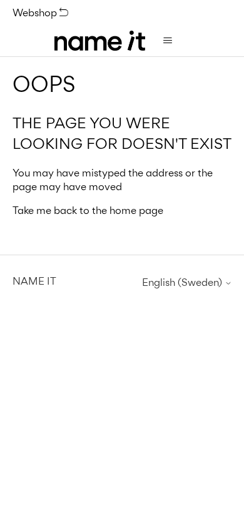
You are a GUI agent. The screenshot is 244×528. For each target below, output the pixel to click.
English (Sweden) (183, 282)
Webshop (36, 12)
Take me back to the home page (88, 210)
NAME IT (34, 281)
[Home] (99, 41)
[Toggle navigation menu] (167, 41)
